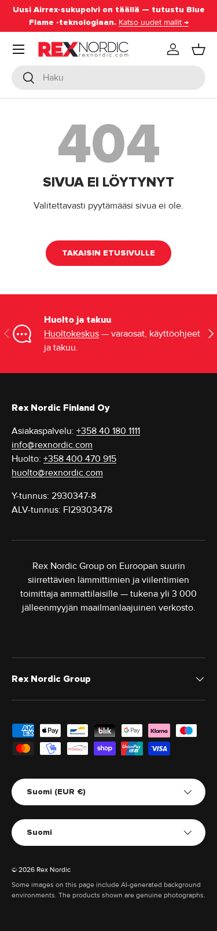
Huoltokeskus (71, 333)
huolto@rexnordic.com (57, 473)
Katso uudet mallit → (154, 22)
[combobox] (108, 77)
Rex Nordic (53, 870)
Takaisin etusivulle (108, 253)
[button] (198, 49)
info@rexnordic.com (52, 445)
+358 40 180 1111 (108, 431)
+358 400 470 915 (79, 459)
